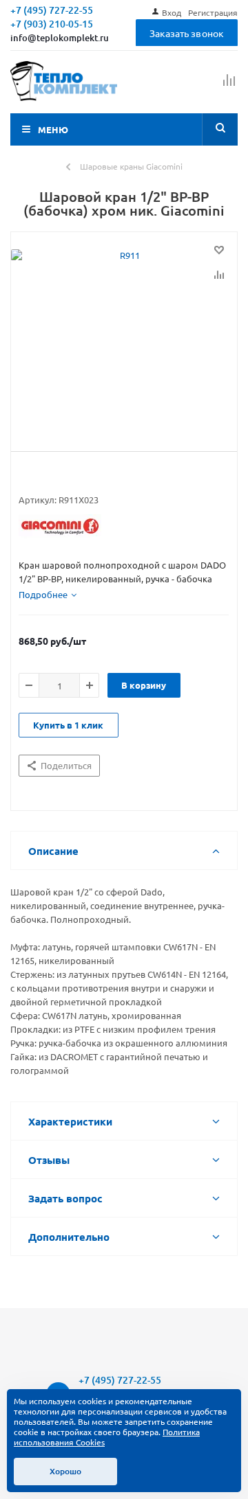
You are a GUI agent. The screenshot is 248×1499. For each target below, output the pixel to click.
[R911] (124, 338)
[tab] (47, 595)
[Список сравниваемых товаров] (229, 86)
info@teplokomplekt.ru (59, 38)
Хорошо (65, 1471)
